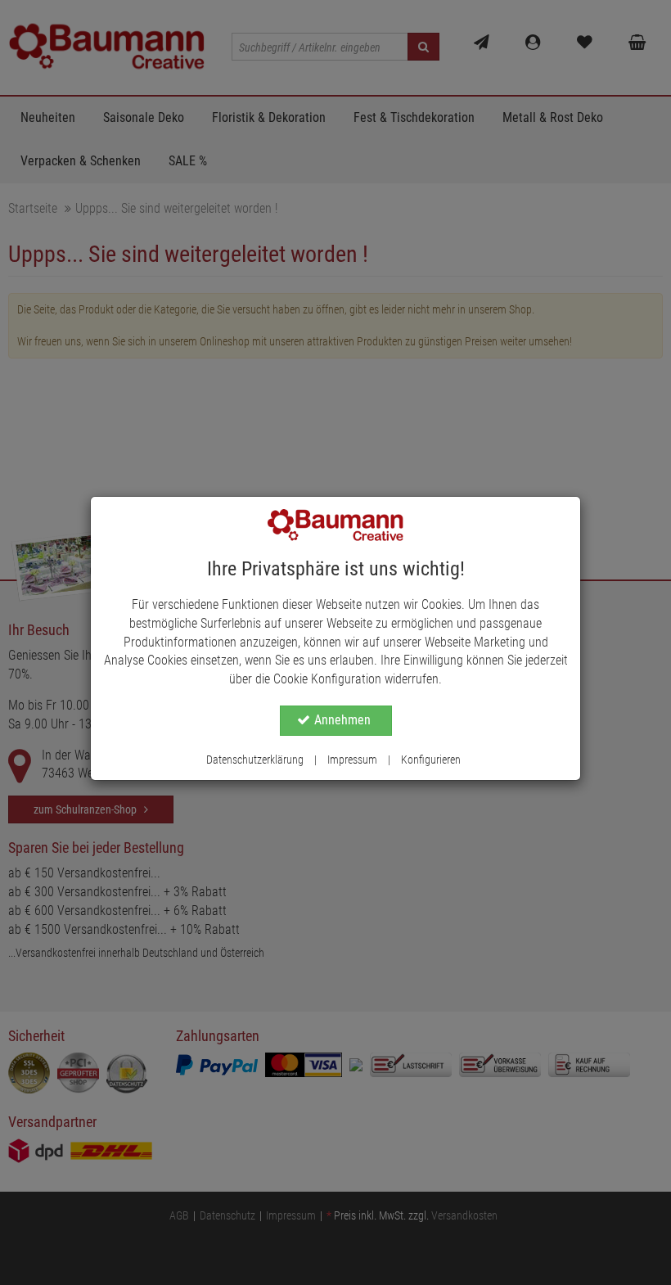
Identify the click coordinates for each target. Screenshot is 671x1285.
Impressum (352, 759)
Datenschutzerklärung (255, 759)
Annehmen (342, 720)
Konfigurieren (431, 759)
